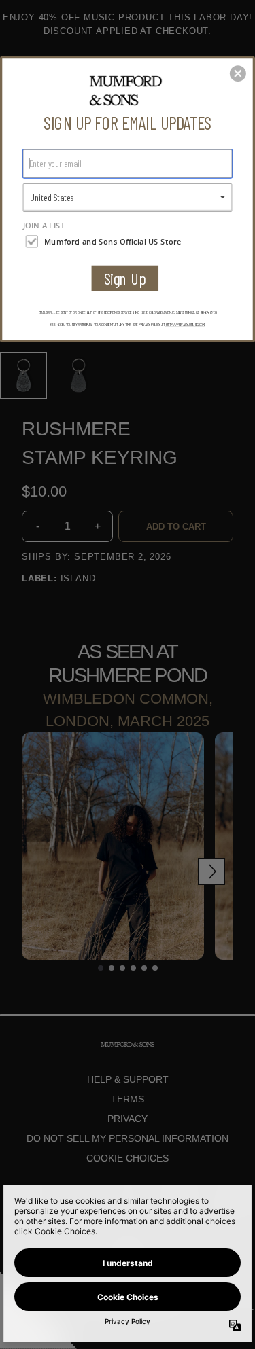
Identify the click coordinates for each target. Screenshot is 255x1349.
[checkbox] (129, 241)
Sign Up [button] (125, 278)
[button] (238, 73)
